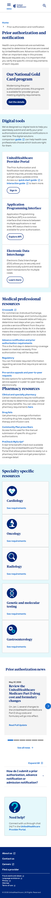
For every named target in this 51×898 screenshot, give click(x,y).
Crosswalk (9, 309)
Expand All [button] (35, 763)
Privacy (6, 880)
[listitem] (10, 740)
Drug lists (7, 412)
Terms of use (8, 885)
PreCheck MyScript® (13, 441)
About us (9, 853)
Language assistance (12, 878)
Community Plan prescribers (17, 427)
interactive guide (18, 183)
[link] (19, 725)
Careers (8, 864)
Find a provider (10, 869)
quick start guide (29, 180)
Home (5, 22)
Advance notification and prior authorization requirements (18, 341)
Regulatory (8, 357)
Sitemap (5, 883)
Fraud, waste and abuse (13, 876)
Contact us (8, 858)
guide (20, 139)
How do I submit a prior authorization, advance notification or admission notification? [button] (22, 776)
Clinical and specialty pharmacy (19, 394)
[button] (48, 706)
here (30, 406)
